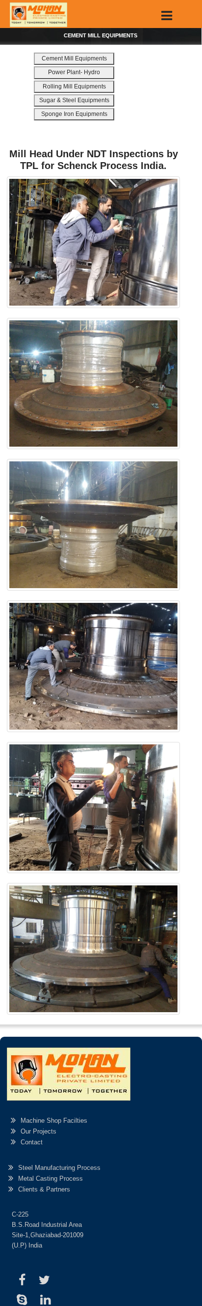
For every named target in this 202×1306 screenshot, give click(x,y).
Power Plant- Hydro (74, 72)
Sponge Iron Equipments (74, 114)
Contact (32, 1142)
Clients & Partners (44, 1189)
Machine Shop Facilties (54, 1120)
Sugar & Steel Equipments (74, 100)
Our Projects (38, 1131)
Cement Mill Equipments (74, 58)
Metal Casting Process (50, 1178)
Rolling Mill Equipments (74, 86)
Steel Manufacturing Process (59, 1167)
